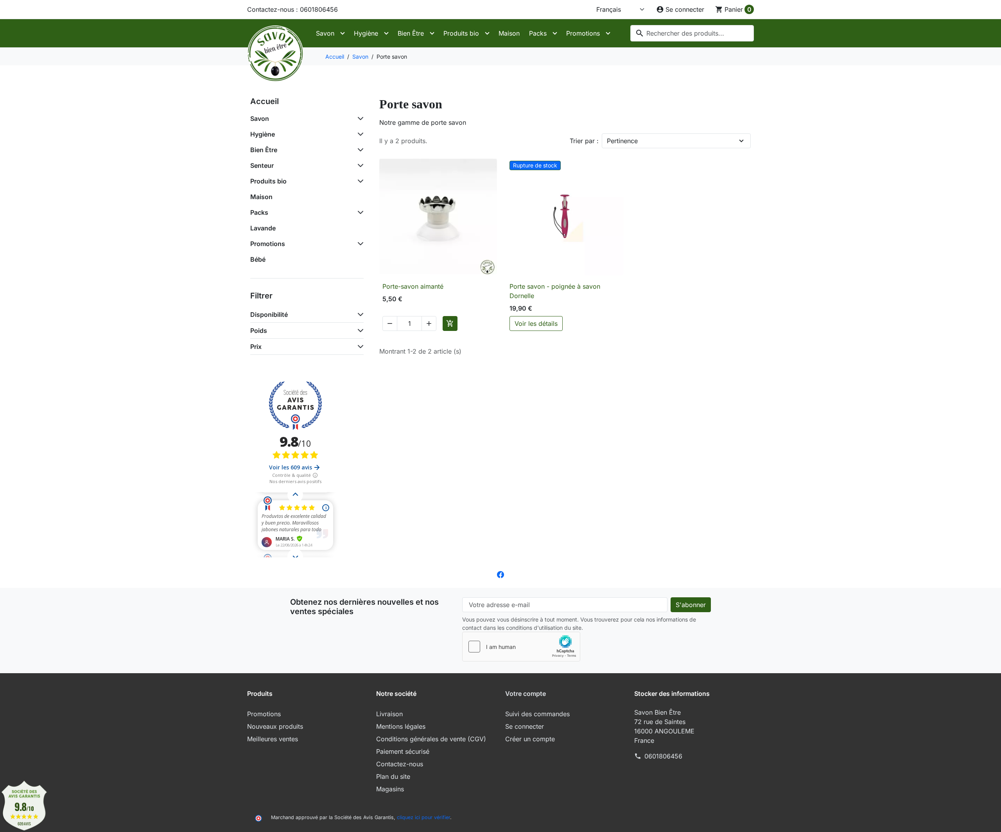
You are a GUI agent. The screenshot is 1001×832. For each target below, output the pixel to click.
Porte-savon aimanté (412, 286)
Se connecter (524, 726)
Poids (258, 330)
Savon (325, 33)
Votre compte (525, 693)
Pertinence (622, 141)
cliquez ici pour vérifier (423, 817)
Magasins (390, 789)
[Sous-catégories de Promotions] (359, 243)
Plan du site (393, 776)
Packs (538, 33)
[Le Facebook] (500, 574)
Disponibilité (269, 314)
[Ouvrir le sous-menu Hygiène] (386, 33)
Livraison (389, 714)
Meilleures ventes (272, 739)
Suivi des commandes (537, 714)
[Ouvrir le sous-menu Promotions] (608, 33)
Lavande (263, 228)
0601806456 (663, 756)
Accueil (264, 101)
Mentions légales (400, 726)
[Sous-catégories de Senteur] (359, 165)
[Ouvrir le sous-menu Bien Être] (432, 33)
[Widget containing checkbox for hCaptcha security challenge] (521, 646)
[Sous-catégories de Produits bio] (359, 181)
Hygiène (366, 33)
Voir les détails (536, 323)
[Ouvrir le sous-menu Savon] (342, 33)
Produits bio (461, 33)
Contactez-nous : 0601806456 (292, 9)
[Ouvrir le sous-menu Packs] (555, 33)
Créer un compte (530, 739)
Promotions (583, 33)
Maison (509, 33)
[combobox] (692, 33)
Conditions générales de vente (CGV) (431, 739)
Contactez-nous (399, 764)
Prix (256, 346)
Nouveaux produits (275, 726)
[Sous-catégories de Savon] (359, 118)
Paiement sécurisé (402, 751)
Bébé (257, 259)
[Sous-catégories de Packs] (359, 212)
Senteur (262, 165)
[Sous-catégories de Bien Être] (359, 150)
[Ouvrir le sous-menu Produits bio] (487, 33)
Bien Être (411, 33)
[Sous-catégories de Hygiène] (359, 134)
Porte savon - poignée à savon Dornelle (554, 291)
